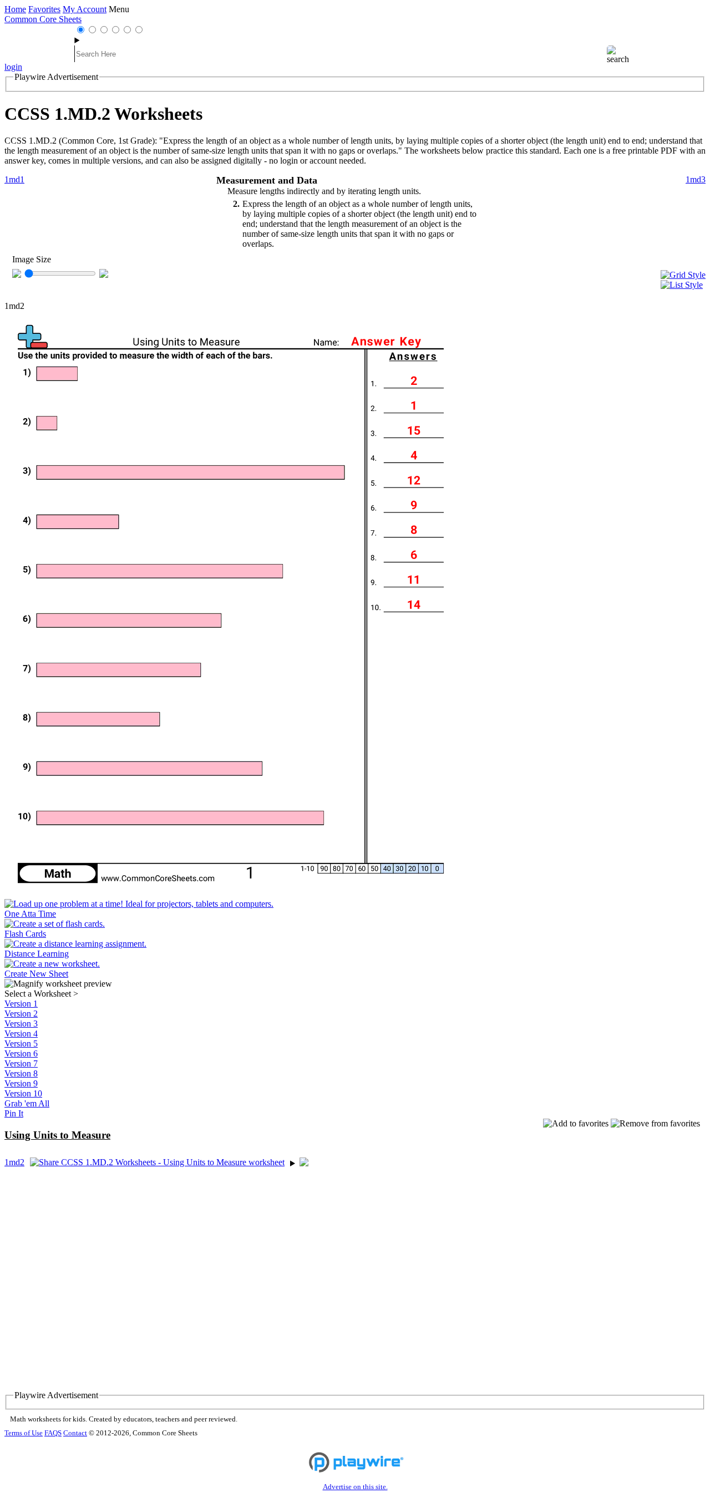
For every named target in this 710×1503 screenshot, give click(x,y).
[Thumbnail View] (683, 275)
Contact (75, 1433)
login (13, 67)
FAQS (53, 1433)
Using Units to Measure (57, 1135)
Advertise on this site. (355, 1487)
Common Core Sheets (43, 19)
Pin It (13, 1113)
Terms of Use (23, 1433)
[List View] (683, 285)
